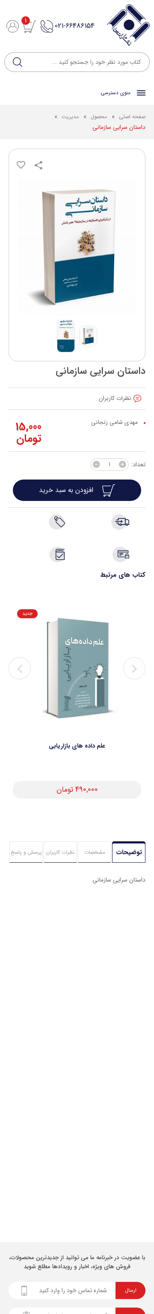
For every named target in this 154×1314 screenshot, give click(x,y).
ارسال (130, 1290)
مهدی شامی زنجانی (114, 422)
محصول (98, 117)
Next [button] (134, 668)
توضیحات (129, 852)
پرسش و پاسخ (26, 852)
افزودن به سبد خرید (67, 490)
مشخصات (94, 852)
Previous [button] (20, 668)
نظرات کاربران (60, 852)
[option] (77, 704)
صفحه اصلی (132, 117)
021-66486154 (75, 26)
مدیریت (70, 117)
